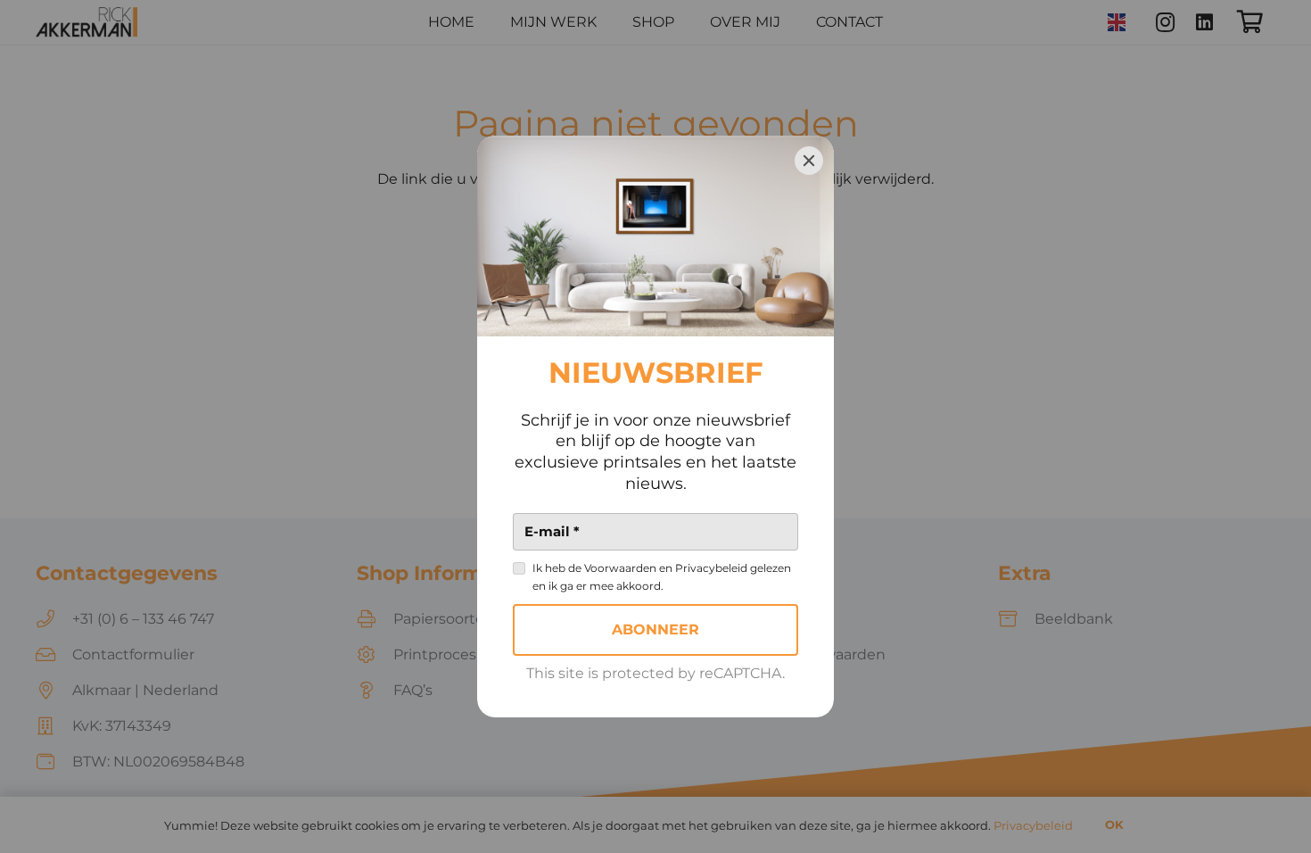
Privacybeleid (711, 568)
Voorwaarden (620, 568)
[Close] (809, 160)
